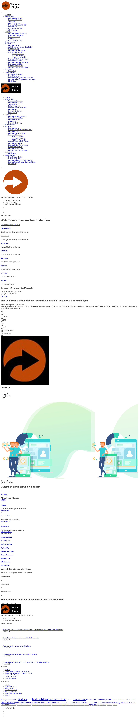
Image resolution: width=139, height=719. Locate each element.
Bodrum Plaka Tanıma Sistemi (18, 59)
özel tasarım (109, 704)
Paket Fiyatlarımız (14, 23)
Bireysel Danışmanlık (7, 555)
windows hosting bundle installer (24, 704)
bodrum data (70, 699)
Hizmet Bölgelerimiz (15, 28)
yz (105, 704)
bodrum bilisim (57, 699)
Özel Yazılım (4, 258)
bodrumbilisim (40, 699)
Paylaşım (3, 505)
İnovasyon (115, 704)
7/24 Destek (4, 273)
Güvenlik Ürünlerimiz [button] (15, 52)
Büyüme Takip (5, 548)
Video (7, 695)
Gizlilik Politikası (10, 676)
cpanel (69, 702)
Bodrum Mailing (13, 49)
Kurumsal (8, 32)
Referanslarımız (10, 42)
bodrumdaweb (79, 699)
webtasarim (132, 702)
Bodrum (22, 699)
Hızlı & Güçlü (5, 243)
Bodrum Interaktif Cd (15, 64)
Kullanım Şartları (10, 678)
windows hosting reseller (60, 704)
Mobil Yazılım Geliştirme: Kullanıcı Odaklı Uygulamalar (21, 638)
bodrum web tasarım (49, 702)
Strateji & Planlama (6, 544)
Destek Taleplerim (14, 76)
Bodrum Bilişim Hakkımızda (17, 33)
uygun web (113, 702)
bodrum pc (114, 699)
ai (1, 699)
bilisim (16, 699)
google (83, 702)
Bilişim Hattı (12, 71)
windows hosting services (83, 704)
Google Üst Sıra (5, 558)
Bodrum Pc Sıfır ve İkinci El (17, 25)
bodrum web (8, 702)
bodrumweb (20, 702)
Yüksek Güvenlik (6, 228)
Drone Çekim (9, 688)
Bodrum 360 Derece (15, 60)
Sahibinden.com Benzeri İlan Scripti (20, 47)
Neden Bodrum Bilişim (15, 35)
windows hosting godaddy (38, 704)
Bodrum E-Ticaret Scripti (16, 50)
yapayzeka (93, 705)
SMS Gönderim (5, 562)
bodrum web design (32, 703)
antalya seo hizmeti (8, 699)
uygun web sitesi (123, 703)
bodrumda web (91, 700)
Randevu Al (5, 510)
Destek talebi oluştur (15, 74)
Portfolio (7, 670)
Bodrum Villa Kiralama (15, 66)
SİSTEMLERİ (106, 702)
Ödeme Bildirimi (6, 532)
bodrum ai (29, 699)
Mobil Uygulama (11, 691)
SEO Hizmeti (12, 30)
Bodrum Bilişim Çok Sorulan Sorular (20, 77)
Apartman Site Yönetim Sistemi (18, 67)
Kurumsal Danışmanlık (7, 551)
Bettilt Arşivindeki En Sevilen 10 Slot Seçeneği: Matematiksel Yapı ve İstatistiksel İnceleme (33, 630)
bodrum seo (121, 699)
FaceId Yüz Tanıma (18, 55)
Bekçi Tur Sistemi (18, 54)
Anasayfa (8, 15)
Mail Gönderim (5, 565)
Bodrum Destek (10, 72)
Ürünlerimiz (8, 43)
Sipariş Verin (5, 521)
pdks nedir (91, 702)
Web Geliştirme (5, 540)
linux (87, 702)
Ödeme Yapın (5, 526)
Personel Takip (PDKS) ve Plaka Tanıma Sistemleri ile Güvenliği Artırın (26, 662)
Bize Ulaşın (8, 69)
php (95, 703)
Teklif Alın (4, 296)
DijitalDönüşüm (77, 702)
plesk (98, 702)
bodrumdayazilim (104, 700)
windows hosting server (71, 704)
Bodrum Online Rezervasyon (18, 62)
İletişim (3, 500)
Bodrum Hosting (13, 45)
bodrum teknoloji (130, 699)
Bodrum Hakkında (14, 37)
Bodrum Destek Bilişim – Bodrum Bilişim (21, 79)
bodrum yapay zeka (63, 702)
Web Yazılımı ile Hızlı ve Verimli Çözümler (17, 646)
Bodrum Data (12, 26)
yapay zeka (101, 705)
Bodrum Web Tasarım (15, 18)
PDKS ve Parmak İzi (19, 57)
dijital (72, 702)
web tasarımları (12, 704)
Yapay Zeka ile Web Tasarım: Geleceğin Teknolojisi (20, 654)
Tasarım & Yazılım (6, 516)
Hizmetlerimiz (9, 16)
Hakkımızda (12, 38)
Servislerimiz (12, 21)
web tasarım (5, 705)
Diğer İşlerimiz (10, 686)
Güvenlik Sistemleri (11, 690)
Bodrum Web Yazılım (15, 20)
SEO (101, 702)
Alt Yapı (7, 684)
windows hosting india (49, 704)
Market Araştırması (6, 537)
